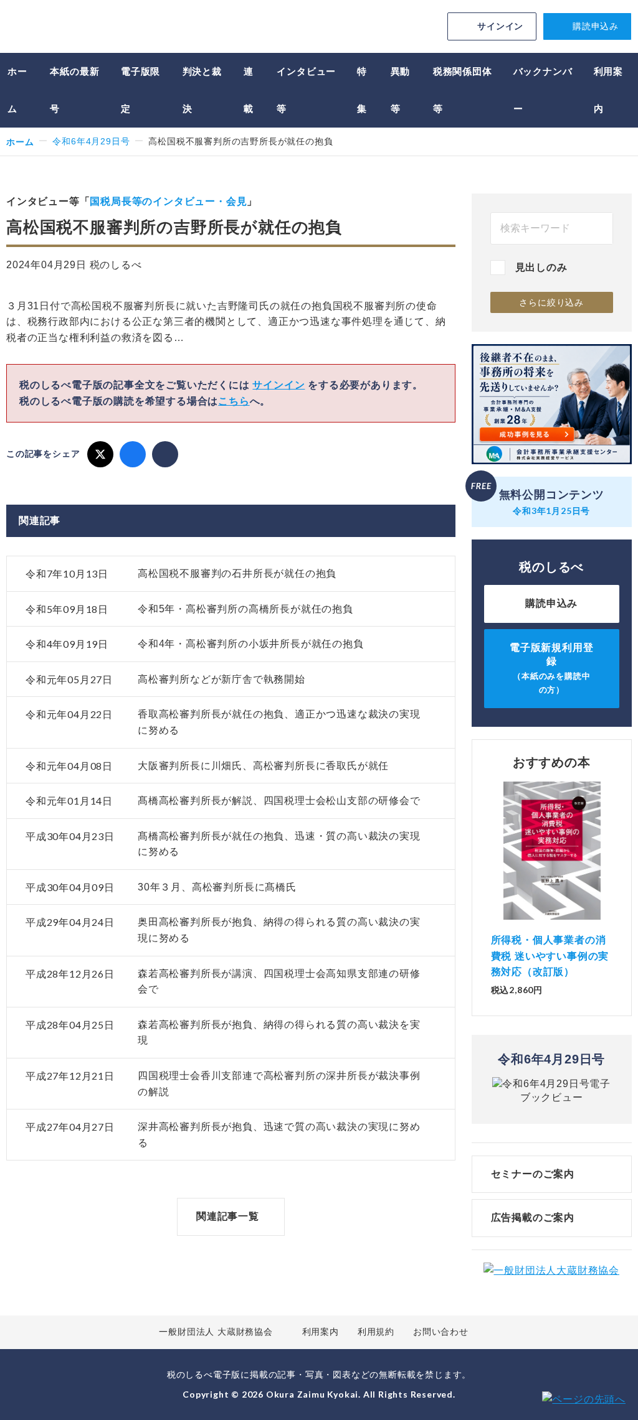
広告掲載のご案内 (532, 1217)
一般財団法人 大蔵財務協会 (215, 1332)
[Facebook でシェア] (133, 454)
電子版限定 (140, 90)
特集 (362, 90)
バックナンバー (543, 90)
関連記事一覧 (227, 1216)
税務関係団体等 (462, 90)
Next (612, 869)
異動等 (401, 90)
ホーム (17, 90)
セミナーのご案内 (532, 1174)
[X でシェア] (100, 454)
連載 (249, 90)
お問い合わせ (441, 1332)
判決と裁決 (202, 90)
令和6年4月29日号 (91, 141)
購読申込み (596, 26)
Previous (490, 869)
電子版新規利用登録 (551, 668)
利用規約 (376, 1332)
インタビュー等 (306, 90)
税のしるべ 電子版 (93, 28)
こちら (233, 401)
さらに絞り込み (551, 302)
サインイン (500, 26)
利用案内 (608, 90)
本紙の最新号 (74, 90)
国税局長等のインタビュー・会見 (168, 201)
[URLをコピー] (165, 454)
